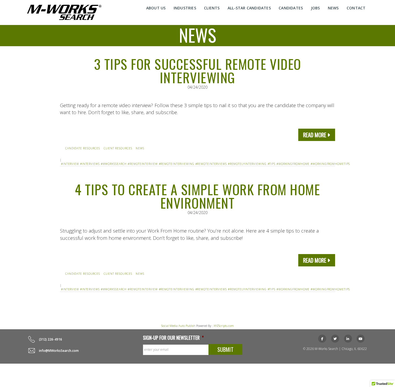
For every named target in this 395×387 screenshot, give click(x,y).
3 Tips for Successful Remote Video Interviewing (197, 70)
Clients (212, 7)
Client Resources (118, 148)
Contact (356, 7)
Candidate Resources (82, 148)
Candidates (291, 7)
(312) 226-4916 (50, 339)
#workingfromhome (293, 164)
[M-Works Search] (64, 12)
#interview (70, 164)
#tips (272, 164)
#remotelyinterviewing (247, 164)
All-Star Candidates (249, 7)
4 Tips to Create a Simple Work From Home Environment (197, 195)
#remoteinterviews (211, 164)
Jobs (315, 7)
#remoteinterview (142, 164)
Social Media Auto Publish (178, 326)
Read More (314, 135)
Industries (185, 7)
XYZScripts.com (224, 326)
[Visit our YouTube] (361, 339)
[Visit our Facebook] (322, 339)
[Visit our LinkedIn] (348, 339)
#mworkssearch (114, 164)
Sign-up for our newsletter (173, 338)
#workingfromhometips (330, 164)
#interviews (90, 164)
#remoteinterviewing (176, 164)
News (333, 7)
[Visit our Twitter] (335, 339)
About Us (156, 7)
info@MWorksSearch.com (59, 350)
